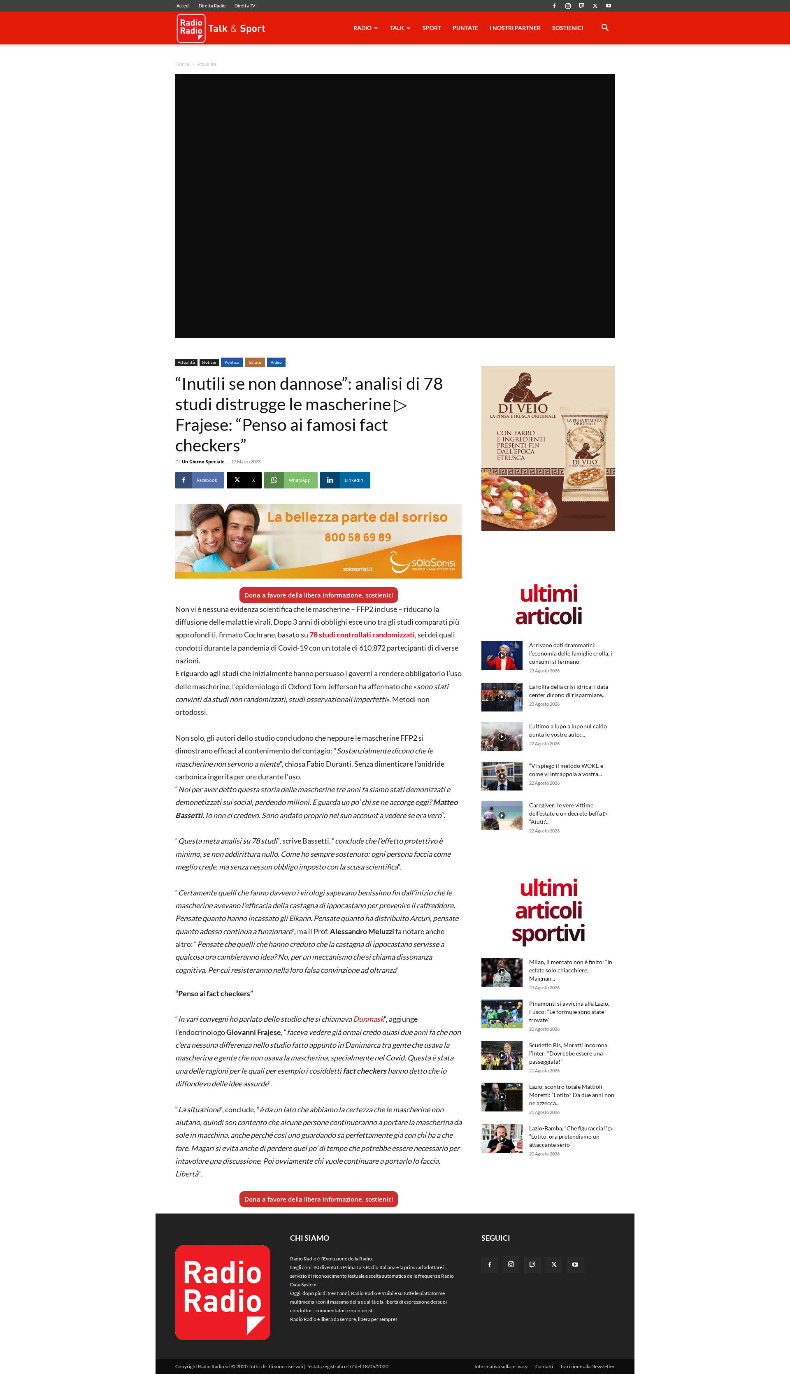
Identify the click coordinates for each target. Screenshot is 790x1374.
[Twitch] (581, 6)
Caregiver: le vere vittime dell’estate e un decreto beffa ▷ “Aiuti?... (568, 813)
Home (182, 63)
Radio (362, 27)
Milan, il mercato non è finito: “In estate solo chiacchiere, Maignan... (570, 970)
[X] (595, 6)
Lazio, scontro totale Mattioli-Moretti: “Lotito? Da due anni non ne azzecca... (571, 1095)
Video (276, 362)
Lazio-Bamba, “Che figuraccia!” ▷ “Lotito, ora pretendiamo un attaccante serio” (571, 1136)
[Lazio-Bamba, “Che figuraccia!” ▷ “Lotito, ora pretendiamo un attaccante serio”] (502, 1138)
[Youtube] (608, 6)
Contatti (544, 1366)
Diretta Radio (212, 5)
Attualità (186, 362)
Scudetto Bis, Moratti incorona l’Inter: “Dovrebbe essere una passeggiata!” (568, 1053)
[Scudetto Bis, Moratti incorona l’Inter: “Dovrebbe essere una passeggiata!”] (502, 1055)
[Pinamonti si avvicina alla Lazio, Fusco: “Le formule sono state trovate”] (502, 1014)
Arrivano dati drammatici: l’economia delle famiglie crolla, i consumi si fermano (570, 653)
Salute (255, 362)
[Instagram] (568, 6)
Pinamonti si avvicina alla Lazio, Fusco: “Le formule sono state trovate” (569, 1011)
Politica (232, 362)
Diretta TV (245, 5)
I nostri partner (515, 27)
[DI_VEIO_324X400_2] (548, 528)
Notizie (209, 362)
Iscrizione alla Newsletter (588, 1366)
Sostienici (567, 27)
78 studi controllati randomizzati (362, 634)
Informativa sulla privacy (500, 1366)
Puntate (465, 27)
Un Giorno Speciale (203, 461)
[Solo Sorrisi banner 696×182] (318, 541)
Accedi (183, 5)
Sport (432, 27)
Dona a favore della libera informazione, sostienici (318, 595)
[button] (605, 29)
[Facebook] (554, 6)
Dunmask (368, 1018)
